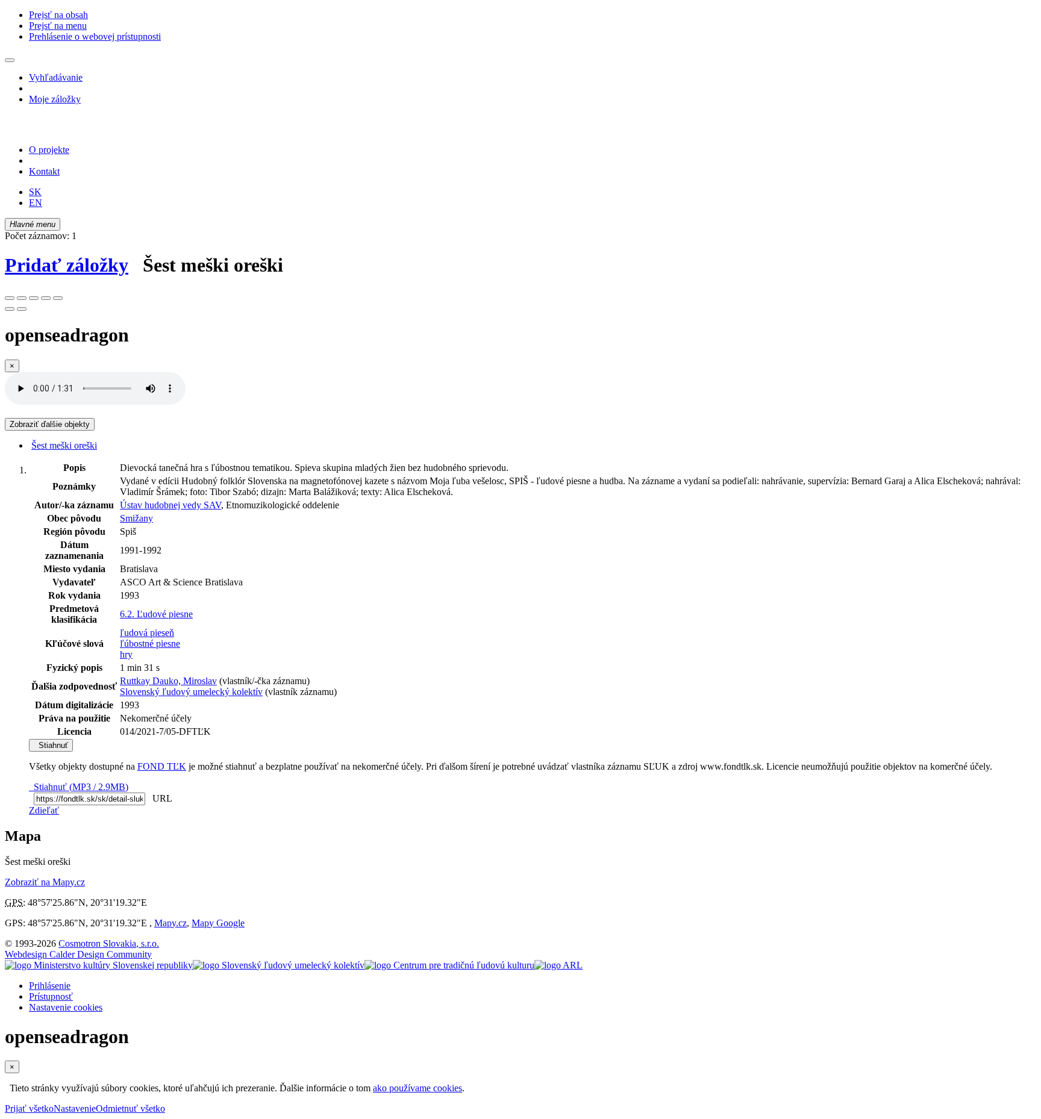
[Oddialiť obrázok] (22, 298)
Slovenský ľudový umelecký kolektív (191, 692)
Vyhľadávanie (56, 77)
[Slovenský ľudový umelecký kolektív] (278, 965)
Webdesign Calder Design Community (78, 954)
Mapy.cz (170, 923)
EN (35, 203)
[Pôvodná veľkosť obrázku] (34, 298)
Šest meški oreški (64, 445)
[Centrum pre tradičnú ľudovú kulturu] (449, 965)
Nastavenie (75, 1108)
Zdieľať (44, 810)
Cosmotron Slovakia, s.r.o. (108, 943)
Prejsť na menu (58, 25)
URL (159, 798)
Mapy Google (218, 923)
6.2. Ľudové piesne (156, 614)
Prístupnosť (51, 996)
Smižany (136, 518)
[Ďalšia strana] (22, 309)
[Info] (58, 298)
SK (35, 192)
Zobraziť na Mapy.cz (45, 882)
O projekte (49, 150)
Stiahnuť (51, 745)
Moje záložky (55, 99)
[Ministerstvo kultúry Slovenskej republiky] (99, 965)
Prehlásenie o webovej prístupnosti (95, 36)
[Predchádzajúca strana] (9, 309)
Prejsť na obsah (58, 15)
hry (126, 654)
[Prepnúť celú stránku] (46, 298)
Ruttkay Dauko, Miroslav (168, 681)
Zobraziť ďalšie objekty (50, 424)
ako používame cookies (417, 1088)
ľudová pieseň (147, 633)
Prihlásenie (49, 985)
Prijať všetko (29, 1108)
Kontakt (44, 171)
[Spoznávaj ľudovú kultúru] (80, 129)
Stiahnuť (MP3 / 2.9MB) (78, 787)
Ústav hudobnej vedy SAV (170, 505)
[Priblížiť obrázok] (9, 298)
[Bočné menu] (9, 60)
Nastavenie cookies (65, 1007)
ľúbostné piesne (150, 643)
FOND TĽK (161, 766)
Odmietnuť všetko (130, 1108)
